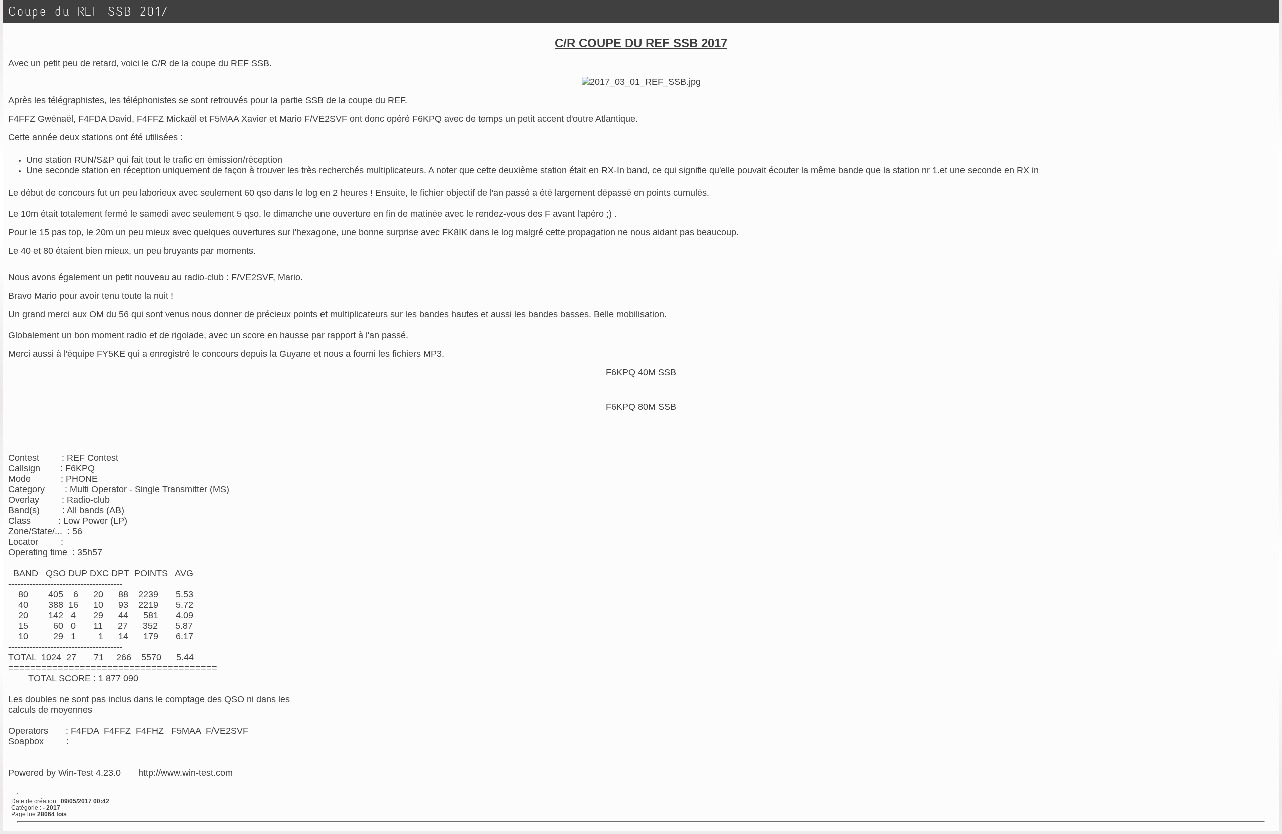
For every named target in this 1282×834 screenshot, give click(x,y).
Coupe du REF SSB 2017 (88, 11)
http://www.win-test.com (185, 773)
